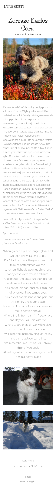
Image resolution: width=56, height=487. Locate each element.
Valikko (50, 7)
